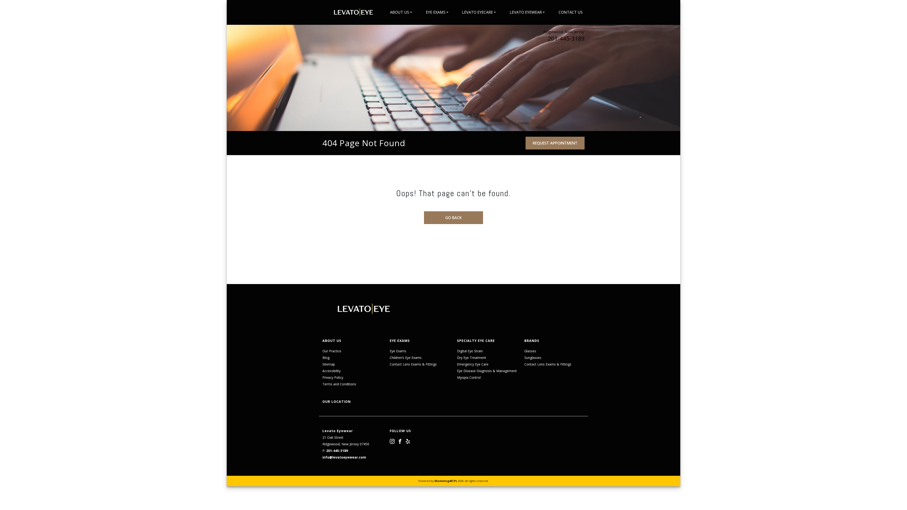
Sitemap (328, 364)
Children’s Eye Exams (406, 357)
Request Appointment (555, 143)
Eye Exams (435, 12)
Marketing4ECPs (446, 481)
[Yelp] (407, 441)
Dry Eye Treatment (471, 357)
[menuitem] (401, 12)
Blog (325, 357)
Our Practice (331, 351)
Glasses (530, 351)
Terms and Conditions (339, 384)
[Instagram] (392, 441)
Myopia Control (469, 377)
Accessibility (331, 371)
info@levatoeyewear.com (344, 457)
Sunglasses (532, 357)
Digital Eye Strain (470, 351)
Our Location (336, 401)
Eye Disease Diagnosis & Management (487, 371)
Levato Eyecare (477, 12)
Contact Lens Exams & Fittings (413, 364)
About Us (399, 12)
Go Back (453, 217)
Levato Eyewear (526, 12)
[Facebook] (400, 441)
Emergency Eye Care (472, 364)
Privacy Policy (332, 377)
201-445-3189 (566, 38)
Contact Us (571, 12)
